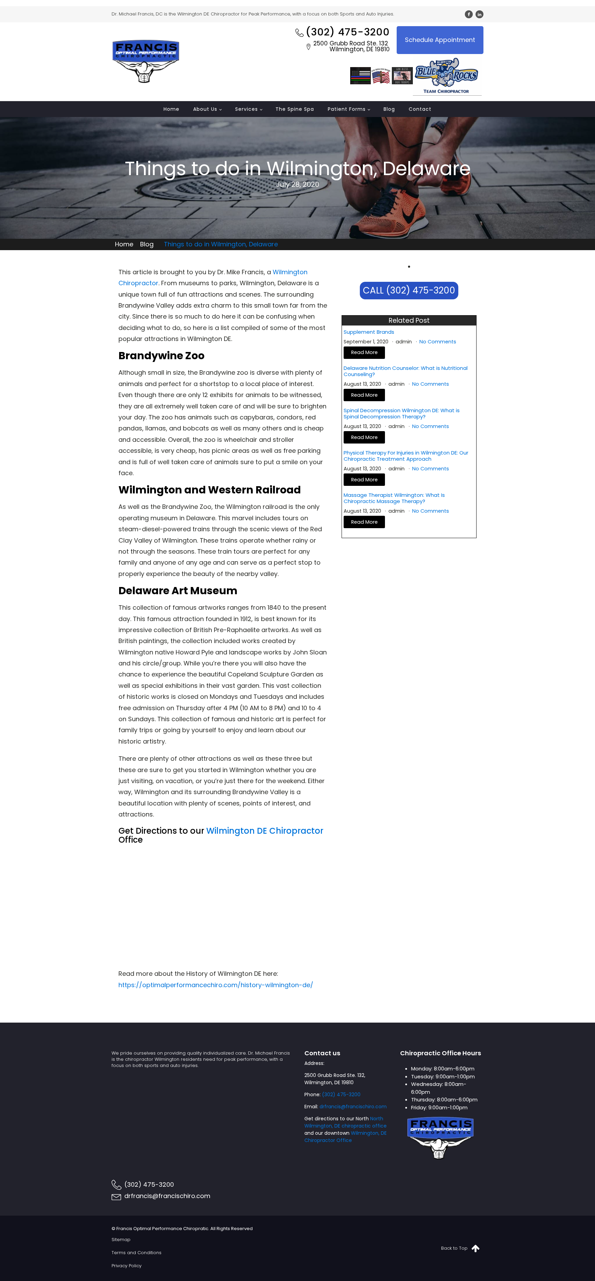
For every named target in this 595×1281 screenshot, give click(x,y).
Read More (364, 352)
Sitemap (121, 1239)
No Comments (437, 341)
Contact (420, 109)
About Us (205, 109)
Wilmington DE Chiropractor (264, 830)
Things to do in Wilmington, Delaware (221, 244)
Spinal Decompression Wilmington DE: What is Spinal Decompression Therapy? (402, 413)
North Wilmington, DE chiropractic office (345, 1122)
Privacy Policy (127, 1265)
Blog (389, 109)
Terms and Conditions (136, 1252)
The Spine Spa (294, 109)
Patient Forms (347, 109)
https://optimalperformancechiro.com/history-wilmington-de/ (215, 985)
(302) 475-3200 (341, 1094)
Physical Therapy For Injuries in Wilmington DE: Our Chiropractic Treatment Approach (406, 456)
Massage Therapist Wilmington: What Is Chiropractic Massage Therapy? (394, 498)
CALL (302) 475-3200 (409, 290)
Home (171, 109)
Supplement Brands (369, 332)
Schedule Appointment (440, 39)
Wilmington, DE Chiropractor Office (345, 1137)
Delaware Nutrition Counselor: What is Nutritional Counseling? (406, 371)
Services (246, 109)
